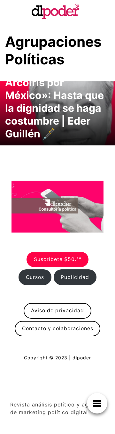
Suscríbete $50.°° (57, 259)
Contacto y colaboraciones (57, 328)
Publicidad (75, 277)
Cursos (35, 277)
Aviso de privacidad (57, 310)
